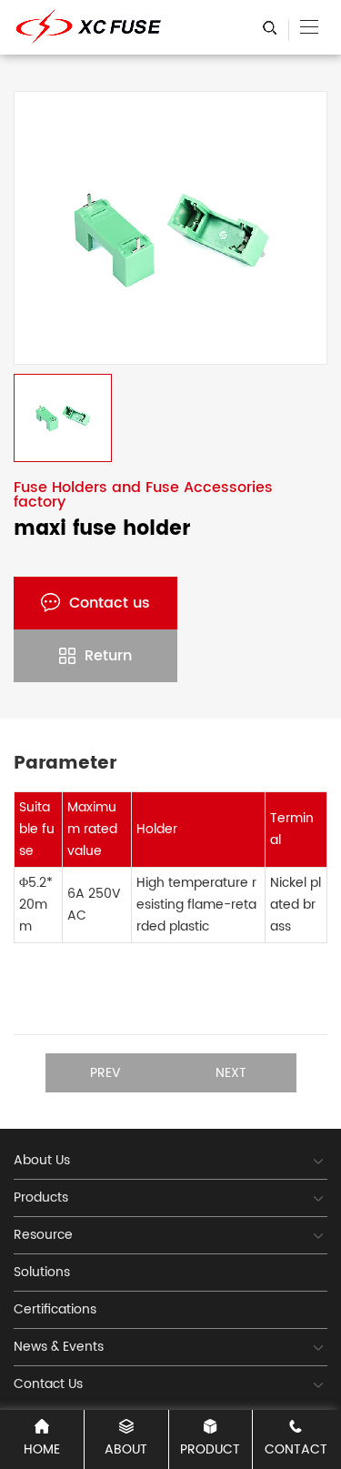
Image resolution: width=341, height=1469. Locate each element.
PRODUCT (210, 1449)
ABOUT (126, 1449)
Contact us (109, 603)
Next (231, 1072)
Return (108, 656)
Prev (105, 1072)
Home (42, 1449)
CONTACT (296, 1449)
